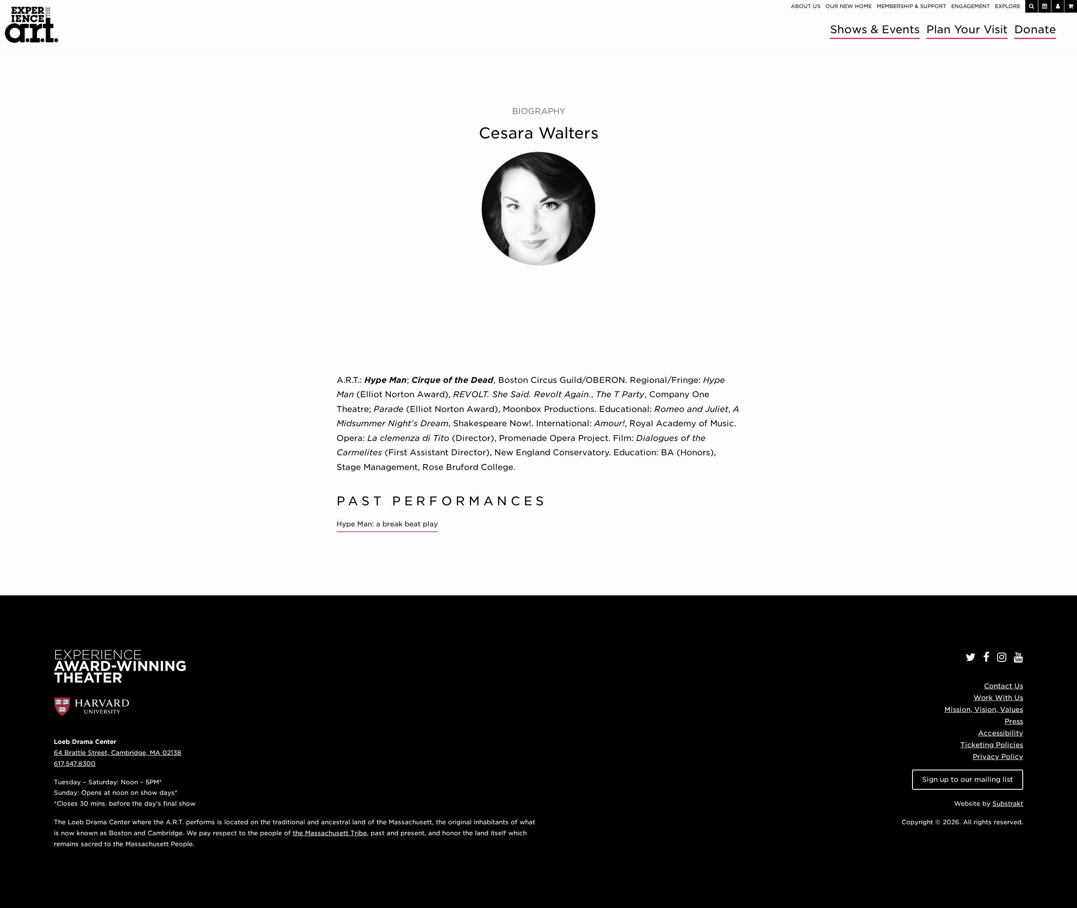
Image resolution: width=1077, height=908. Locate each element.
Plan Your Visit (967, 29)
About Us (805, 6)
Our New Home (848, 6)
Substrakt (1007, 803)
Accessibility (1000, 733)
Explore (1007, 6)
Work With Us (998, 698)
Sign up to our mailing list (967, 779)
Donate (1035, 29)
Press (1014, 721)
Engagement (970, 6)
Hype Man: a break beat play (387, 524)
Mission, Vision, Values (983, 710)
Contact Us (1003, 686)
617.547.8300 (74, 763)
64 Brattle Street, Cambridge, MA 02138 (117, 752)
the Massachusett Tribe (330, 832)
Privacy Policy (998, 757)
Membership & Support (911, 6)
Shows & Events (875, 29)
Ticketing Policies (991, 745)
